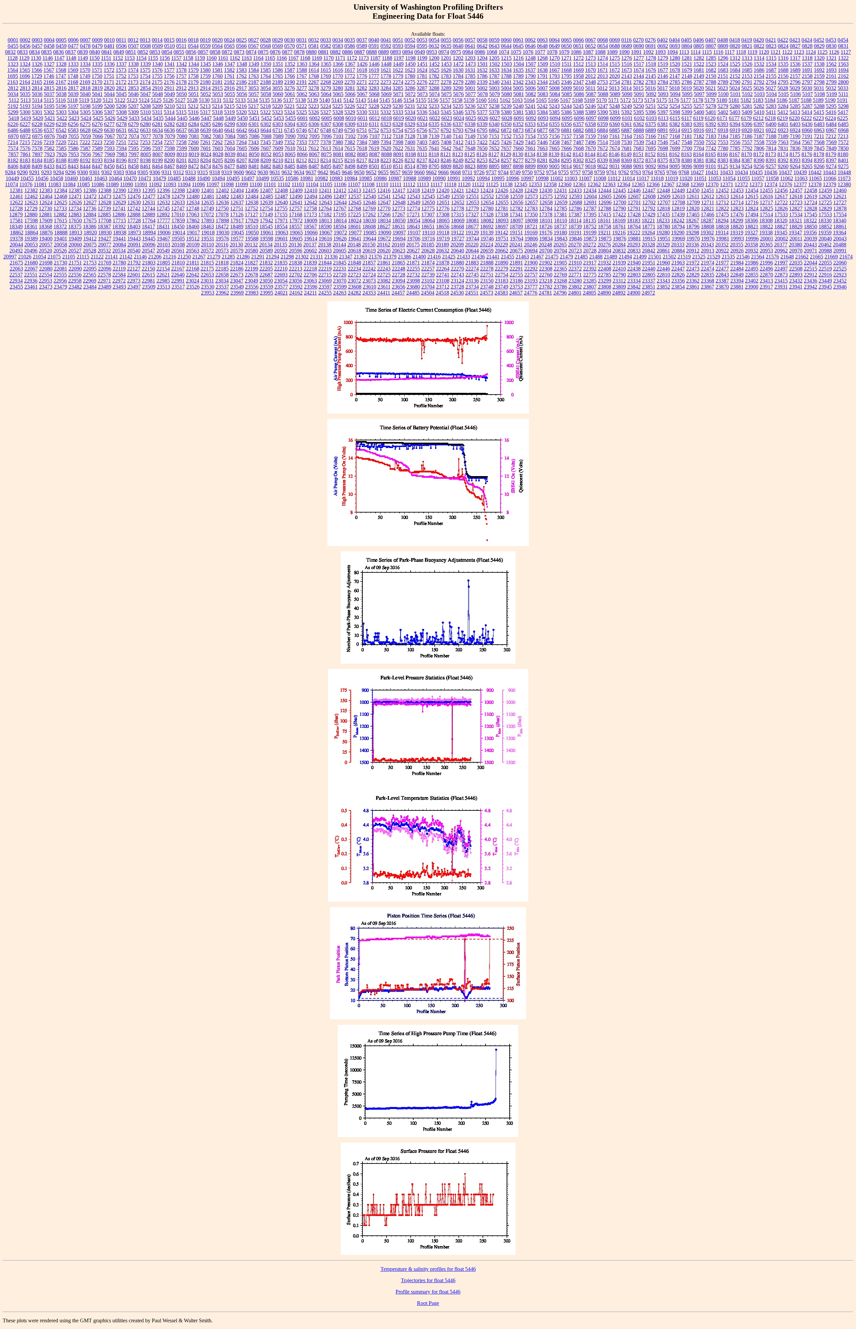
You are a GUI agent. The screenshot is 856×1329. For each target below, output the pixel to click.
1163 (246, 58)
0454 (843, 40)
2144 (638, 76)
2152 (735, 76)
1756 (169, 76)
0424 (806, 40)
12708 (678, 202)
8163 (686, 154)
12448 (663, 190)
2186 (241, 82)
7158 (578, 136)
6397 (759, 124)
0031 (301, 40)
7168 (674, 136)
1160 (211, 58)
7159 (590, 136)
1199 (422, 58)
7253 (145, 142)
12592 (560, 196)
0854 (167, 52)
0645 (518, 46)
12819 (678, 208)
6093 (543, 118)
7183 (711, 136)
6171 (722, 118)
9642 (323, 172)
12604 (590, 196)
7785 (735, 148)
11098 (227, 184)
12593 (575, 196)
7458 (554, 142)
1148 (71, 58)
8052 (266, 154)
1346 (217, 64)
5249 (626, 106)
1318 (807, 58)
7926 (61, 154)
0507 (133, 46)
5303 (61, 112)
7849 (831, 148)
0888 (371, 52)
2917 (241, 88)
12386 (90, 190)
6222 (806, 118)
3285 (398, 88)
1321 (831, 58)
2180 (205, 82)
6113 (663, 118)
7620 (386, 148)
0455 (13, 46)
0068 (602, 40)
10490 (203, 178)
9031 (614, 166)
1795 (566, 76)
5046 (133, 94)
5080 (506, 94)
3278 (313, 88)
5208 (145, 106)
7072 (121, 136)
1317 (795, 58)
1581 (217, 70)
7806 (759, 148)
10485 (174, 178)
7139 (434, 136)
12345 (520, 184)
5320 (241, 112)
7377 (313, 142)
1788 (506, 76)
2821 (121, 88)
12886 (119, 214)
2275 (410, 82)
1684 (735, 70)
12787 (590, 208)
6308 (338, 124)
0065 (566, 40)
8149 (626, 154)
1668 (566, 70)
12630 (134, 202)
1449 (398, 64)
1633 (494, 70)
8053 (278, 154)
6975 (37, 136)
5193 (25, 106)
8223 (386, 160)
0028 (265, 40)
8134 (530, 154)
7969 (109, 154)
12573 (531, 196)
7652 (494, 148)
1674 (638, 70)
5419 (25, 118)
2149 (698, 76)
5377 (482, 112)
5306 (97, 112)
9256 (759, 166)
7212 (831, 136)
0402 (662, 40)
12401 (207, 190)
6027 (495, 118)
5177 (685, 100)
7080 (182, 136)
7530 (626, 142)
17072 (207, 214)
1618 (361, 70)
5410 (759, 112)
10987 (395, 178)
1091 (636, 52)
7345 (265, 142)
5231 (410, 106)
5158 (457, 100)
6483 (819, 124)
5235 (458, 106)
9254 (747, 166)
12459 (825, 190)
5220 (277, 106)
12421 (457, 190)
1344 (193, 64)
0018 (193, 40)
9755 (563, 172)
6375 (650, 124)
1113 (684, 52)
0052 (410, 40)
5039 (73, 94)
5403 (735, 112)
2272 (373, 82)
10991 (453, 178)
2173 (133, 82)
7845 (819, 148)
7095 (314, 136)
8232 (410, 160)
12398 (178, 190)
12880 (30, 214)
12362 (594, 184)
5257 (698, 106)
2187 (253, 82)
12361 (579, 184)
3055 (277, 88)
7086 (254, 136)
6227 (25, 124)
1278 (650, 58)
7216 (36, 142)
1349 (253, 64)
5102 (747, 94)
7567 (807, 142)
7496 (590, 142)
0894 (407, 52)
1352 (290, 64)
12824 (751, 208)
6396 (747, 124)
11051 (700, 178)
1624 (422, 70)
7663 (542, 148)
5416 (831, 112)
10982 (321, 178)
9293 (46, 172)
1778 (386, 76)
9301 (94, 172)
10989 (424, 178)
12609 (663, 196)
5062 (302, 94)
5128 (192, 100)
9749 (515, 172)
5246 (590, 106)
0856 (191, 52)
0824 (783, 46)
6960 (807, 130)
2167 (61, 82)
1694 (843, 70)
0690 (638, 46)
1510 (554, 64)
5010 (578, 88)
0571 (301, 46)
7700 (686, 148)
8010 (182, 154)
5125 (156, 100)
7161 (614, 136)
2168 (73, 82)
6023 (446, 118)
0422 (782, 40)
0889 (383, 52)
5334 (410, 112)
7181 (686, 136)
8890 (482, 166)
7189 (783, 136)
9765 (659, 172)
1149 (83, 58)
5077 (470, 94)
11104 (312, 184)
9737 (491, 172)
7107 (374, 136)
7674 (614, 148)
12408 (281, 190)
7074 (133, 136)
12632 (163, 202)
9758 (587, 172)
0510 (169, 46)
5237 (482, 106)
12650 (428, 202)
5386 (566, 112)
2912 (181, 88)
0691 (650, 46)
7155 (542, 136)
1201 (446, 58)
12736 (89, 208)
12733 (60, 208)
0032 (313, 40)
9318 (214, 172)
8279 (530, 160)
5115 (49, 100)
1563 (843, 64)
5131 (216, 100)
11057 (757, 178)
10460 (71, 178)
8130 (518, 154)
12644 (340, 202)
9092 (650, 166)
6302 (265, 124)
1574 (133, 70)
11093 (169, 184)
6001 (302, 118)
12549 (443, 196)
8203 (193, 160)
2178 (181, 82)
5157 (445, 100)
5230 (398, 106)
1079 (564, 52)
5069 (386, 94)
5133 (240, 100)
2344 (542, 82)
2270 (349, 82)
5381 (518, 112)
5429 (122, 118)
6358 (590, 124)
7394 (386, 142)
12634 (193, 202)
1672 (614, 70)
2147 (674, 76)
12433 (575, 190)
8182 (13, 160)
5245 (578, 106)
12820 (693, 208)
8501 (374, 166)
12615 (751, 196)
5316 (193, 112)
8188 (61, 160)
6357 (578, 124)
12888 (133, 214)
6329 (410, 124)
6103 (651, 118)
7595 (133, 148)
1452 (434, 64)
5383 (530, 112)
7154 (530, 136)
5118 (72, 100)
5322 (265, 112)
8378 (674, 160)
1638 (542, 70)
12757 (295, 208)
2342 (518, 82)
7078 (157, 136)
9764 (647, 172)
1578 (181, 70)
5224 (325, 106)
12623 (31, 202)
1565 (24, 70)
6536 (37, 130)
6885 (614, 130)
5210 (169, 106)
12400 (193, 190)
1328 (61, 64)
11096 (198, 184)
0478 (85, 46)
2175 (157, 82)
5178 (697, 100)
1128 (12, 58)
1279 (662, 58)
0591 (373, 46)
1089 (612, 52)
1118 (741, 52)
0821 (747, 46)
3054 (265, 88)
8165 (710, 154)
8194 (109, 160)
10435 (756, 172)
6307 (326, 124)
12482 (222, 196)
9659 (407, 172)
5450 (242, 118)
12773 (398, 208)
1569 (73, 70)
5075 (446, 94)
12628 (104, 202)
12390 (119, 190)
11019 (671, 178)
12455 (766, 190)
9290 (22, 172)
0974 (443, 52)
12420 (442, 190)
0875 (263, 52)
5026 (758, 88)
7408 (446, 142)
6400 (771, 124)
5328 (337, 112)
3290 (458, 88)
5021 (710, 88)
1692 (819, 70)
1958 (578, 76)
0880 (311, 52)
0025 (241, 40)
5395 (638, 112)
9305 (142, 172)
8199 (157, 160)
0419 (746, 40)
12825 (766, 208)
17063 (192, 214)
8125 (469, 154)
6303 (278, 124)
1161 (223, 58)
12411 (325, 190)
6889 (650, 130)
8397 (831, 160)
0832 (10, 52)
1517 (638, 64)
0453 (831, 40)
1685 (747, 70)
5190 (830, 100)
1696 (24, 76)
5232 (422, 106)
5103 (759, 94)
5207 (133, 106)
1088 (600, 52)
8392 (783, 160)
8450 (109, 166)
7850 (843, 148)
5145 (385, 100)
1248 (530, 58)
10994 (483, 178)
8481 (253, 166)
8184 (37, 160)
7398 (398, 142)
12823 (737, 208)
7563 (783, 142)
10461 (86, 178)
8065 (290, 154)
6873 (518, 130)
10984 (350, 178)
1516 (626, 64)
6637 (181, 130)
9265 (807, 166)
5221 (289, 106)
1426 (362, 64)
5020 (698, 88)
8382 (711, 160)
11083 (54, 184)
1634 (506, 70)
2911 (169, 88)
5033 (843, 88)
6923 (783, 130)
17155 (281, 214)
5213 (205, 106)
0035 (349, 40)
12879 (16, 214)
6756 (422, 130)
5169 (589, 100)
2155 (771, 76)
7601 (205, 148)
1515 (614, 64)
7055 (73, 136)
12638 (251, 202)
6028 (507, 118)
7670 (590, 148)
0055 (446, 40)
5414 (806, 112)
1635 (518, 70)
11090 (126, 184)
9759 (599, 172)
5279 (723, 106)
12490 (296, 196)
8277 (518, 160)
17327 (472, 214)
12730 (45, 208)
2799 (831, 82)
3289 (446, 88)
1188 (387, 58)
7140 (446, 136)
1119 (752, 52)
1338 (133, 64)
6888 (638, 130)
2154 (759, 76)
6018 (386, 118)
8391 (771, 160)
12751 (236, 208)
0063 (542, 40)
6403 (795, 124)
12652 (457, 202)
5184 (770, 100)
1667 (554, 70)
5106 (795, 94)
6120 (710, 118)
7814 (771, 148)
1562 (831, 64)
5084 (554, 94)
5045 (121, 94)
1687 (771, 70)
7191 (807, 136)
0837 (70, 52)
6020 (410, 118)
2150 (711, 76)
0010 (109, 40)
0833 (22, 52)
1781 (422, 76)
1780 (410, 76)
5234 (446, 106)
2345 (554, 82)
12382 (31, 190)
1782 (434, 76)
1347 (229, 64)
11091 (140, 184)
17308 (442, 214)
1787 (494, 76)
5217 (253, 106)
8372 (638, 160)
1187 (375, 58)
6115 (675, 118)
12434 (590, 190)
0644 (506, 46)
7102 (350, 136)
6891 (662, 130)
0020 (217, 40)
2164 (24, 82)
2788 (711, 82)
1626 (446, 70)
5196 (61, 106)
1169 (317, 58)
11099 (241, 184)
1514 (602, 64)
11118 (450, 184)
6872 (506, 130)
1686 (759, 70)
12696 (605, 202)
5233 (434, 106)
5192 (13, 106)
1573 (121, 70)
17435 (663, 214)
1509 (542, 64)
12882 (60, 214)
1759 (205, 76)
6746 (301, 130)
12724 (810, 202)
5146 (397, 100)
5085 (566, 94)
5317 (205, 112)
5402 (723, 112)
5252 (662, 106)
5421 (49, 118)
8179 (831, 154)
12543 (413, 196)
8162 (674, 154)
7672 (602, 148)
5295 (831, 106)
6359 (602, 124)
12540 (369, 196)
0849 (118, 52)
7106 (362, 136)
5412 (782, 112)
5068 (374, 94)
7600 (193, 148)
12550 (457, 196)
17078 (222, 214)
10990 (439, 178)
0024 (229, 40)
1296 (723, 58)
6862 (494, 130)
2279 (458, 82)
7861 (25, 154)
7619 (373, 148)
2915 (217, 88)
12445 (619, 190)
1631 (470, 70)
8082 (350, 154)
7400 (410, 142)
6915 (686, 130)
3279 (325, 88)
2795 (783, 82)
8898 (518, 166)
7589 (97, 148)
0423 (794, 40)
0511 (181, 46)
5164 (529, 100)
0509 (157, 46)
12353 (535, 184)
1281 (686, 58)
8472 (193, 166)
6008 (338, 118)
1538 (819, 64)
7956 (85, 154)
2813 (25, 88)
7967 (97, 154)
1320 (819, 58)
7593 (109, 148)
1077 (540, 52)
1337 (121, 64)
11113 (423, 184)
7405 (434, 142)
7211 (819, 136)
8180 (843, 154)
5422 (62, 118)
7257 (169, 142)
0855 (179, 52)
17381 (560, 214)
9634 (299, 172)
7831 (783, 148)
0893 (395, 52)
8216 (349, 160)
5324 (289, 112)
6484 (831, 124)
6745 (289, 130)
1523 (711, 64)
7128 (410, 136)
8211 (290, 160)
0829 (819, 46)
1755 (157, 76)
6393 (723, 124)
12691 (590, 202)
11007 (585, 178)
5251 (650, 106)
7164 (626, 136)
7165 (638, 136)
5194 (37, 106)
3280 (337, 88)
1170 (328, 58)
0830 (831, 46)
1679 (686, 70)
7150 (482, 136)
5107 (807, 94)
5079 (494, 94)
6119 (698, 118)
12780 (487, 208)
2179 (193, 82)
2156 (783, 76)
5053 (217, 94)
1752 (121, 76)
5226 (349, 106)
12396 (163, 190)
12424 (487, 190)
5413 (794, 112)
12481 (207, 196)
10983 (336, 178)
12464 (45, 196)
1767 (301, 76)
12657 (531, 202)
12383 (45, 190)
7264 (241, 142)
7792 (747, 148)
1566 (36, 70)
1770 (337, 76)
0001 (13, 40)
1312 (735, 58)
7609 (278, 148)
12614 (737, 196)
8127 (494, 154)
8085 (362, 154)
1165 (270, 58)
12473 (104, 196)
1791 (542, 76)
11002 (556, 178)
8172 (758, 154)
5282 (759, 106)
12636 (222, 202)
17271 (413, 214)
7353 (301, 142)
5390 (602, 112)
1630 (458, 70)
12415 (369, 190)
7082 (206, 136)
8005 (145, 154)
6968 (843, 130)
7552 (711, 142)
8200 (169, 160)
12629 (119, 202)
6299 (229, 124)
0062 (530, 40)
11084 (69, 184)
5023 (722, 88)
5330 (361, 112)
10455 (27, 178)
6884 (602, 130)
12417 (398, 190)
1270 (554, 58)
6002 (314, 118)
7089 (278, 136)
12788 (604, 208)
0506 (121, 46)
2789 (723, 82)
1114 (695, 52)
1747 (61, 76)
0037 (361, 40)
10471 (144, 178)
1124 (811, 52)
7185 (735, 136)
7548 (686, 142)
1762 (241, 76)
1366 (338, 64)
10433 (726, 172)
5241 (530, 106)
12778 (457, 208)
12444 (604, 190)
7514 (602, 142)
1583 (241, 70)
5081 (518, 94)
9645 (335, 172)
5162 (505, 100)
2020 (614, 76)
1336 (109, 64)
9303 (118, 172)
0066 (578, 40)
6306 (314, 124)
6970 (13, 136)
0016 (181, 40)
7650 (482, 148)
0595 (422, 46)
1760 (217, 76)
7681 (626, 148)
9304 (130, 172)
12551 (472, 196)
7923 (49, 154)
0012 (133, 40)
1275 (614, 58)
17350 (531, 214)
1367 (350, 64)
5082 (530, 94)
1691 (807, 70)
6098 (603, 118)
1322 (843, 58)
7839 (807, 148)
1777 (373, 76)
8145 (602, 154)
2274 (398, 82)
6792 (446, 130)
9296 (70, 172)
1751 (109, 76)
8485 (290, 166)
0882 (335, 52)
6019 (398, 118)
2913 (193, 88)
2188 (265, 82)
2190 (289, 82)
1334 (85, 64)
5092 (651, 94)
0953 (431, 52)
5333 (398, 112)
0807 (711, 46)
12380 (844, 184)
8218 (373, 160)
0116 (626, 40)
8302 (578, 160)
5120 (96, 100)
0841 (106, 52)
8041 (242, 154)
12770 (384, 208)
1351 (278, 64)
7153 (518, 136)
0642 (482, 46)
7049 (61, 136)
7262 (217, 142)
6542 (61, 130)
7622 (398, 148)
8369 (626, 160)
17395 (590, 214)
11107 (354, 184)
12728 (16, 208)
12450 (693, 190)
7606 (253, 148)
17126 (236, 214)
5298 (843, 106)
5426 (110, 118)
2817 (73, 88)
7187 (759, 136)
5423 (74, 118)
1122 (787, 52)
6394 (735, 124)
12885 (104, 214)
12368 (682, 184)
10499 (262, 178)
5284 (783, 106)
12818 (663, 208)
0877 (287, 52)
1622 (398, 70)
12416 (384, 190)
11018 (657, 178)
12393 (134, 190)
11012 (614, 178)
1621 (386, 70)
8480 (241, 166)
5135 (264, 100)
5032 (831, 88)
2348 (590, 82)
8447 (97, 166)
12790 (619, 208)
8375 (662, 160)
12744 (148, 208)
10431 (712, 172)
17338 (501, 214)
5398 (674, 112)
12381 (16, 190)
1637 (530, 70)
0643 (494, 46)
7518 (614, 142)
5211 (181, 106)
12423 (472, 190)
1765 (277, 76)
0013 (145, 40)
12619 (810, 196)
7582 (49, 148)
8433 (49, 166)
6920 (747, 130)
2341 (506, 82)
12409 (296, 190)
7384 (361, 142)
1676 (650, 70)
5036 (37, 94)
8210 (278, 160)
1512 (578, 64)
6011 (362, 118)
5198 (85, 106)
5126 (168, 100)
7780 (723, 148)
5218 (265, 106)
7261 (205, 142)
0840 (94, 52)
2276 (422, 82)
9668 (455, 172)
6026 (482, 118)
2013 (602, 76)
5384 (542, 112)
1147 (59, 58)
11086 (97, 184)
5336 (422, 112)
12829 (825, 208)
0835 (46, 52)
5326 (313, 112)
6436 (807, 124)
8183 (25, 160)
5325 (301, 112)
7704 (698, 148)
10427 (697, 172)
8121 (445, 154)
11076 (25, 184)
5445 (182, 118)
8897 (506, 166)
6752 (373, 130)
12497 (340, 196)
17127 (251, 214)
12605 (605, 196)
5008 (554, 88)
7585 (61, 148)
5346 (458, 112)
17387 (575, 214)
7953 (73, 154)
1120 (764, 52)
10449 (12, 178)
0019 (205, 40)
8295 (566, 160)
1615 (325, 70)
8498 (350, 166)
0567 (253, 46)
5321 (253, 112)
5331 (373, 112)
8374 (650, 160)
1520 (674, 64)
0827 (795, 46)
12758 (310, 208)
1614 (313, 70)
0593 (398, 46)
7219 (48, 142)
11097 (212, 184)
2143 (626, 76)
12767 (339, 208)
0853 (154, 52)
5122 (120, 100)
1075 (516, 52)
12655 (502, 202)
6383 (686, 124)
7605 (241, 148)
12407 (266, 190)
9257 (771, 166)
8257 (506, 160)
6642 (241, 130)
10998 (542, 178)
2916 (229, 88)
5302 (49, 112)
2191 (301, 82)
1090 (624, 52)
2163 (12, 82)
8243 (434, 160)
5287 (807, 106)
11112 (409, 184)
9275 (843, 166)
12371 (726, 184)
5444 (170, 118)
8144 (590, 154)
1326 (37, 64)
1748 (73, 76)
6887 (626, 130)
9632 (287, 172)
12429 (531, 190)
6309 (350, 124)
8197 (133, 160)
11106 (340, 184)
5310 (145, 112)
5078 (482, 94)
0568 (265, 46)
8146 (614, 154)
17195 (339, 214)
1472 (458, 64)
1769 (325, 76)
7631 (410, 148)
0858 (215, 52)
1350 (265, 64)
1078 (552, 52)
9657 (395, 172)
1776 (361, 76)
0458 (49, 46)
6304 (290, 124)
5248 (614, 106)
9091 (638, 166)
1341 (169, 64)
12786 (575, 208)
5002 (482, 88)
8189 (73, 160)
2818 (85, 88)
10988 (409, 178)
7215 (24, 142)
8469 (181, 166)
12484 (251, 196)
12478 (163, 196)
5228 (373, 106)
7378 (325, 142)
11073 (844, 178)
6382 (674, 124)
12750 (222, 208)
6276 (97, 124)
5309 (133, 112)
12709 (693, 202)
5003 (494, 88)
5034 (13, 94)
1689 (795, 70)
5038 (61, 94)
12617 (781, 196)
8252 (470, 160)
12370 (712, 184)
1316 (783, 58)
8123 (457, 154)
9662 (431, 172)
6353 (530, 124)
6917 (711, 130)
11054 (729, 178)
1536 (795, 64)
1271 (566, 58)
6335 (434, 124)
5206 (121, 106)
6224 (830, 118)
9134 (735, 166)
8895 (494, 166)
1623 (410, 70)
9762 (623, 172)
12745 (163, 208)
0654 (602, 46)
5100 (723, 94)
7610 (290, 148)
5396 (650, 112)
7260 (193, 142)
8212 (301, 160)
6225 (842, 118)
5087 (590, 94)
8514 (410, 166)
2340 (494, 82)
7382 (349, 142)
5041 (97, 94)
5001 (470, 88)
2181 (217, 82)
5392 (626, 112)
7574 (13, 148)
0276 (650, 40)
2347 (578, 82)
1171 (340, 58)
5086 (578, 94)
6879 (554, 130)
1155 (153, 58)
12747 (178, 208)
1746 (48, 76)
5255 (686, 106)
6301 (253, 124)
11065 (815, 178)
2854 (145, 88)
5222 (301, 106)
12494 (310, 196)
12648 (399, 202)
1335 (97, 64)
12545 (428, 196)
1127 (846, 52)
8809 (446, 166)
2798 (819, 82)
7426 (506, 142)
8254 (494, 160)
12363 (609, 184)
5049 (169, 94)
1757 (181, 76)
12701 (634, 202)
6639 (205, 130)
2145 (650, 76)
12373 (756, 184)
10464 (115, 178)
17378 (545, 214)
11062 (786, 178)
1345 (205, 64)
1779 (398, 76)
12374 (770, 184)
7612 (313, 148)
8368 (614, 160)
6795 (482, 130)
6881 (566, 130)
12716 (751, 202)
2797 (807, 82)
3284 (386, 88)
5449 (230, 118)
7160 (602, 136)
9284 (10, 172)
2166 (48, 82)
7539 (638, 142)
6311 (374, 124)
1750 (97, 76)
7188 (771, 136)
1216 (518, 58)
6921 (759, 130)
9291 (34, 172)
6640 (217, 130)
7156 (554, 136)
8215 (337, 160)
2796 (795, 82)
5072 (410, 94)
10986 (380, 178)
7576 (25, 148)
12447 (648, 190)
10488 (189, 178)
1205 (494, 58)
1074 (504, 52)
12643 (325, 202)
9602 (250, 172)
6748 (325, 130)
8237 (422, 160)
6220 (794, 118)
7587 (85, 148)
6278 (121, 124)
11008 (599, 178)
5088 (603, 94)
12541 (384, 196)
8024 (206, 154)
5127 (180, 100)
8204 (205, 160)
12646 (369, 202)
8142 (566, 154)
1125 (822, 52)
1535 (783, 64)
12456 (781, 190)
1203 (470, 58)
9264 (795, 166)
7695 (650, 148)
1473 (470, 64)
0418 (734, 40)
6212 (758, 118)
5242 (542, 106)
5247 (602, 106)
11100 (255, 184)
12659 (560, 202)
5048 (157, 94)
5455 (290, 118)
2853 (133, 88)
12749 (207, 208)
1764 (265, 76)
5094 (675, 94)
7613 (325, 148)
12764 (325, 208)
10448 (844, 172)
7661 (530, 148)
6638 (193, 130)
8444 (85, 166)
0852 (142, 52)
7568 (819, 142)
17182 (325, 214)
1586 (277, 70)
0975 (455, 52)
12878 (840, 208)
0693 (674, 46)
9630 (262, 172)
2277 (434, 82)
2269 (337, 82)
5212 (193, 106)
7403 (422, 142)
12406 (251, 190)
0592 (386, 46)
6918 (723, 130)
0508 (145, 46)
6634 (157, 130)
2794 (771, 82)
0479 (97, 46)
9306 (154, 172)
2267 (313, 82)
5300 (25, 112)
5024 (734, 88)
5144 (372, 100)
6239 (61, 124)
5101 (735, 94)
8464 (157, 166)
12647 (384, 202)
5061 (290, 94)
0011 (121, 40)
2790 (735, 82)
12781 (501, 208)
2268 (325, 82)
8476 (217, 166)
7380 (337, 142)
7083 (218, 136)
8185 (49, 160)
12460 (840, 190)
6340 (494, 124)
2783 (650, 82)
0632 (434, 46)
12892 (163, 214)
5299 (13, 112)
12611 (693, 196)
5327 (325, 112)
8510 (386, 166)
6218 (770, 118)
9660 (419, 172)
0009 (97, 40)
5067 (362, 94)
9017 (578, 166)
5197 (73, 106)
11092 (155, 184)
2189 (277, 82)
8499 (362, 166)
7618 (361, 148)
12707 (663, 202)
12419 (428, 190)
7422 (482, 142)
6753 (386, 130)
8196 (121, 160)
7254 (157, 142)
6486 (13, 130)
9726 (479, 172)
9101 (711, 166)
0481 (109, 46)
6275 (85, 124)
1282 (698, 58)
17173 (310, 214)
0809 (723, 46)
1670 (590, 70)
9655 (383, 172)
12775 (428, 208)
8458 (133, 166)
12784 (545, 208)
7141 (458, 136)
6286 (217, 124)
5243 (554, 106)
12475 (119, 196)
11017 (642, 178)
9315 (202, 172)
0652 (590, 46)
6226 (13, 124)
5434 (146, 118)
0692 (662, 46)
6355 (554, 124)
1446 (374, 64)
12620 (825, 196)
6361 (626, 124)
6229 (49, 124)
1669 (578, 70)
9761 (611, 172)
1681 (698, 70)
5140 (324, 100)
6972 (25, 136)
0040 (373, 40)
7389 (373, 142)
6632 (133, 130)
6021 (422, 118)
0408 (722, 40)
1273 (590, 58)
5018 (674, 88)
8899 (530, 166)
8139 (554, 154)
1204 (482, 58)
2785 (674, 82)
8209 (265, 160)
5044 (109, 94)
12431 (560, 190)
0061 (518, 40)
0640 (458, 46)
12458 (810, 190)
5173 (637, 100)
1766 (289, 76)
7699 (674, 148)
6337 (458, 124)
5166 (553, 100)
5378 (494, 112)
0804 (686, 46)
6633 (145, 130)
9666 (443, 172)
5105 (783, 94)
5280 (735, 106)
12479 (178, 196)
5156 (433, 100)
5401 (711, 112)
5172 (625, 100)
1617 (349, 70)
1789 (518, 76)
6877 (542, 130)
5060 (278, 94)
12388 (104, 190)
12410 (310, 190)
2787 (698, 82)
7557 (747, 142)
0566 (241, 46)
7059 (85, 136)
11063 (801, 178)
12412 (339, 190)
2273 (386, 82)
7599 (181, 148)
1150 (94, 58)
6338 (470, 124)
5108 (819, 94)
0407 (710, 40)
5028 (782, 88)
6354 (542, 124)
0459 (61, 46)
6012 (374, 118)
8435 (61, 166)
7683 (638, 148)
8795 (434, 166)
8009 (170, 154)
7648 (470, 148)
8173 (770, 154)
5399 (686, 112)
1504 (518, 64)
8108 (410, 154)
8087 (374, 154)
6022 (434, 118)
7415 (470, 142)
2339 (482, 82)
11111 (396, 184)
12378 (815, 184)
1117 (730, 52)
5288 (819, 106)
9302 (106, 172)
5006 (530, 88)
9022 (602, 166)
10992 (468, 178)
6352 (518, 124)
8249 (458, 160)
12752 (251, 208)
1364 (314, 64)
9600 (238, 172)
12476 (134, 196)
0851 (130, 52)
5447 (206, 118)
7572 (843, 142)
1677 (662, 70)
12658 (546, 202)
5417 (843, 112)
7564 (795, 142)
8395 (819, 160)
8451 (121, 166)
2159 (819, 76)
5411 (771, 112)
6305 (302, 124)
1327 (49, 64)
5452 (266, 118)
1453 (446, 64)
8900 (542, 166)
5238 (494, 106)
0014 (157, 40)
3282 (361, 88)
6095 (567, 118)
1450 (410, 64)
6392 (711, 124)
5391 (614, 112)
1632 (482, 70)
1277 (638, 58)
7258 (181, 142)
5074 (434, 94)
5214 (217, 106)
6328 (398, 124)
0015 (169, 40)
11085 (83, 184)
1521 (686, 64)
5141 (336, 100)
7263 (229, 142)
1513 (590, 64)
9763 (635, 172)
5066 (350, 94)
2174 (145, 82)
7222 (85, 142)
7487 (578, 142)
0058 (482, 40)
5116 (61, 100)
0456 (25, 46)
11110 (382, 184)
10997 (527, 178)
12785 (560, 208)
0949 (419, 52)
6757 (434, 130)
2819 (97, 88)
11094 (184, 184)
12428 (516, 190)
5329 (349, 112)
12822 (722, 208)
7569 (831, 142)
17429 (648, 214)
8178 (819, 154)
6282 (169, 124)
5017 (662, 88)
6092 (531, 118)
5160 (481, 100)
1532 (759, 64)
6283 (181, 124)
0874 (251, 52)
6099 (615, 118)
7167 (662, 136)
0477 (73, 46)
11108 (368, 184)
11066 (829, 178)
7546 (662, 142)
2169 (85, 82)
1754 (145, 76)
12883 (75, 214)
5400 (698, 112)
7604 (229, 148)
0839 (82, 52)
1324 (25, 64)
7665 (554, 148)
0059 (494, 40)
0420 (758, 40)
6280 (145, 124)
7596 (145, 148)
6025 (470, 118)
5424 (86, 118)
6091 (519, 118)
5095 (687, 94)
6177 (734, 118)
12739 (104, 208)
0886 (347, 52)
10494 (218, 178)
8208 (253, 160)
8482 (265, 166)
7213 (843, 136)
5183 (758, 100)
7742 (711, 148)
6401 (783, 124)
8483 (278, 166)
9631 (275, 172)
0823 (771, 46)
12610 (678, 196)
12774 (413, 208)
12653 (472, 202)
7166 (650, 136)
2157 (795, 76)
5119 (84, 100)
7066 (97, 136)
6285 (205, 124)
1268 (542, 58)
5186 (782, 100)
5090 (627, 94)
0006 (73, 40)
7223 (97, 142)
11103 (298, 184)
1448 (386, 64)
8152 (650, 154)
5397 (662, 112)
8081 (338, 154)
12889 (148, 214)
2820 (109, 88)
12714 (737, 202)
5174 (649, 100)
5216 (241, 106)
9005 (554, 166)
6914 (674, 130)
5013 (614, 88)
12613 (722, 196)
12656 (516, 202)
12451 (707, 190)
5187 (794, 100)
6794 (470, 130)
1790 (530, 76)
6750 (349, 130)
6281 (157, 124)
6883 (590, 130)
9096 (686, 166)
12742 (133, 208)
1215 (506, 58)
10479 (159, 178)
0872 (227, 52)
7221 (73, 142)
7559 (771, 142)
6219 (782, 118)
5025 (746, 88)
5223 (313, 106)
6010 (350, 118)
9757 (575, 172)
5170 (601, 100)
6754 (398, 130)
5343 (434, 112)
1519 (662, 64)
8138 (542, 154)
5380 (506, 112)
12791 (634, 208)
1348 (241, 64)
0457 (37, 46)
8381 (698, 160)
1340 (157, 64)
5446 (194, 118)
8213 (313, 160)
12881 (45, 214)
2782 (638, 82)
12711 (707, 202)
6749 (337, 130)
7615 (349, 148)
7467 (566, 142)
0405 (686, 40)
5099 (711, 94)
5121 (108, 100)
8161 (662, 154)
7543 (650, 142)
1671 (602, 70)
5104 (771, 94)
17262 (369, 214)
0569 (277, 46)
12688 (575, 202)
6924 (795, 130)
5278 (711, 106)
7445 (530, 142)
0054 (434, 40)
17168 (295, 214)
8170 (746, 154)
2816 (61, 88)
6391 (698, 124)
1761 (229, 76)
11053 (714, 178)
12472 (90, 196)
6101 (627, 118)
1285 (711, 58)
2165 (36, 82)
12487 (281, 196)
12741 (119, 208)
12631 (148, 202)
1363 (302, 64)
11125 (492, 184)
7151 (494, 136)
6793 (458, 130)
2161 (831, 76)
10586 (292, 178)
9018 (590, 166)
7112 (386, 136)
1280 (674, 58)
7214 (12, 142)
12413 (354, 190)
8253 (482, 160)
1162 (235, 58)
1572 (109, 70)
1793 (554, 76)
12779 (472, 208)
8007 (157, 154)
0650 (566, 46)
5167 (565, 100)
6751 (361, 130)
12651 (443, 202)
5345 (446, 112)
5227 (361, 106)
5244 (566, 106)
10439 (800, 172)
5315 (181, 112)
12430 (545, 190)
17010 (178, 214)
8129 (506, 154)
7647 (458, 148)
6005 (326, 118)
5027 (770, 88)
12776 (442, 208)
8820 (458, 166)
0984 (467, 52)
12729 (30, 208)
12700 (619, 202)
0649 (554, 46)
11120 (464, 184)
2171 (109, 82)
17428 (634, 214)
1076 (528, 52)
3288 (434, 88)
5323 (277, 112)
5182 (746, 100)
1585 (265, 70)
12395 (148, 190)
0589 (361, 46)
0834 (34, 52)
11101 (269, 184)
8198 (145, 160)
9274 (831, 166)
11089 (112, 184)
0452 (819, 40)
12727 (840, 202)
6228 (37, 124)
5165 (541, 100)
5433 (134, 118)
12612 (707, 196)
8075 (326, 154)
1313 (747, 58)
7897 (37, 154)
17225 (354, 214)
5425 (98, 118)
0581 (313, 46)
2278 (446, 82)
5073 (422, 94)
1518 (650, 64)
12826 (781, 208)
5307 (109, 112)
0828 (807, 46)
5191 (842, 100)
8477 (229, 166)
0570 (289, 46)
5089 (615, 94)
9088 (626, 166)
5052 (205, 94)
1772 (349, 76)
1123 (799, 52)
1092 (648, 52)
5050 (181, 94)
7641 (434, 148)
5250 (638, 106)
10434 (741, 172)
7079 (170, 136)
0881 (323, 52)
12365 (638, 184)
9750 (527, 172)
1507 (530, 64)
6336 (446, 124)
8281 (542, 160)
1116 (718, 52)
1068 (492, 52)
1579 (193, 70)
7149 (470, 136)
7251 (121, 142)
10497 (247, 178)
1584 (253, 70)
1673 (626, 70)
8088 (386, 154)
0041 (386, 40)
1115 (707, 52)
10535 (277, 178)
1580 (205, 70)
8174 (782, 154)
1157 (176, 58)
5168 (577, 100)
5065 (338, 94)
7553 (723, 142)
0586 (349, 46)
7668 (578, 148)
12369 (697, 184)
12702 (649, 202)
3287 (422, 88)
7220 (61, 142)
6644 (265, 130)
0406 (698, 40)
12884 (89, 214)
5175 (661, 100)
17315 (457, 214)
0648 (542, 46)
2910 (157, 88)
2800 (843, 82)
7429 (518, 142)
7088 (266, 136)
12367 (667, 184)
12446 (634, 190)
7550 (698, 142)
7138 (422, 136)
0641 (470, 46)
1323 (13, 64)
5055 (229, 94)
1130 (36, 58)
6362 (638, 124)
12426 (501, 190)
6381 (662, 124)
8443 (73, 166)
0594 (410, 46)
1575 (145, 70)
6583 (73, 130)
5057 (253, 94)
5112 (14, 100)
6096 (579, 118)
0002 (25, 40)
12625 (60, 202)
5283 (771, 106)
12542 (399, 196)
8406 (13, 166)
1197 (399, 58)
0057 (470, 40)
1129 (24, 58)
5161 (493, 100)
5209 (157, 106)
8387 (747, 160)
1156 (164, 58)
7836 (795, 148)
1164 (258, 58)
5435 (158, 118)
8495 (326, 166)
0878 (299, 52)
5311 (157, 112)
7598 (169, 148)
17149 (266, 214)
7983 (121, 154)
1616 (337, 70)
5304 (73, 112)
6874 (530, 130)
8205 (217, 160)
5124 (144, 100)
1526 (747, 64)
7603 (217, 148)
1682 (711, 70)
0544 (193, 46)
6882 (578, 130)
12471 (75, 196)
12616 (766, 196)
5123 (132, 100)
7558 (759, 142)
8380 (686, 160)
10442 (815, 172)
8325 (590, 160)
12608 (649, 196)
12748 (192, 208)
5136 (276, 100)
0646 (530, 46)
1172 (352, 58)
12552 (487, 196)
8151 (638, 154)
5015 (638, 88)
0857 (203, 52)
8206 (229, 160)
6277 (109, 124)
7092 (302, 136)
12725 (825, 202)
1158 (188, 58)
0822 (759, 46)
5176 (673, 100)
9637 (311, 172)
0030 (289, 40)
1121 (775, 52)
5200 (109, 106)
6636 (169, 130)
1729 (36, 76)
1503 (506, 64)
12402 (222, 190)
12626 (75, 202)
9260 (783, 166)
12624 (45, 202)
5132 (228, 100)
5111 (843, 94)
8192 (85, 160)
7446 (542, 142)
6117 (686, 118)
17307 (428, 214)
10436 (770, 172)
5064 (326, 94)
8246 (446, 160)
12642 (310, 202)
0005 (61, 40)
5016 (650, 88)
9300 (82, 172)
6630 (109, 130)
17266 (384, 214)
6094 (555, 118)
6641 (229, 130)
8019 (194, 154)
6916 (698, 130)
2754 (614, 82)
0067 (590, 40)
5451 (254, 118)
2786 (686, 82)
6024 (458, 118)
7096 (326, 136)
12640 (281, 202)
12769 (369, 208)
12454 (751, 190)
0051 (398, 40)
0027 (253, 40)
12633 (178, 202)
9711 (467, 172)
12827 (795, 208)
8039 (230, 154)
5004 (506, 88)
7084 (230, 136)
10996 (512, 178)
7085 (242, 136)
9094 (662, 166)
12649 (413, 202)
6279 (133, 124)
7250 (109, 142)
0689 (626, 46)
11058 (772, 178)
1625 (434, 70)
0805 (698, 46)
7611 (302, 148)
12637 (237, 202)
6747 (313, 130)
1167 (293, 58)
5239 (506, 106)
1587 (289, 70)
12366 (653, 184)
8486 (302, 166)
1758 (193, 76)
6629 (97, 130)
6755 (410, 130)
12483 (237, 196)
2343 (530, 82)
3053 (253, 88)
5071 (398, 94)
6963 (819, 130)
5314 (169, 112)
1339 (145, 64)
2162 (843, 76)
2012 (590, 76)
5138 (300, 100)
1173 (363, 58)
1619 (373, 70)
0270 (638, 40)
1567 (48, 70)
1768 (313, 76)
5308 (121, 112)
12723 (795, 202)
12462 (31, 196)
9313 (190, 172)
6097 (591, 118)
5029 (794, 88)
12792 (648, 208)
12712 (722, 202)
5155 (421, 100)
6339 (482, 124)
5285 (795, 106)
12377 (800, 184)
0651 (578, 46)
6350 (506, 124)
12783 (531, 208)
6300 (241, 124)
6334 (422, 124)
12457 (795, 190)
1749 (85, 76)
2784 (662, 82)
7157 (566, 136)
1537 (807, 64)
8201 (181, 160)
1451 (422, 64)
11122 (478, 184)
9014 (566, 166)
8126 (481, 154)
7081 (194, 136)
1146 (47, 58)
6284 (193, 124)
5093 (663, 94)
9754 (551, 172)
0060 (506, 40)
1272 (578, 58)
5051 (193, 94)
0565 (229, 46)
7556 (735, 142)
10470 (130, 178)
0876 (275, 52)
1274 (602, 58)
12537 (354, 196)
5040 (85, 94)
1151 (106, 58)
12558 (502, 196)
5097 (699, 94)
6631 (121, 130)
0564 (217, 46)
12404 (237, 190)
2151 (723, 76)
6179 (746, 118)
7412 (458, 142)
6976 (49, 136)
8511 (398, 166)
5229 (386, 106)
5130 (204, 100)
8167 (734, 154)
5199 (97, 106)
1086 (576, 52)
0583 (337, 46)
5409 (747, 112)
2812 (13, 88)
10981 (306, 178)
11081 (40, 184)
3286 (410, 88)
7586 (73, 148)
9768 (683, 172)
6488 (25, 130)
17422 (619, 214)
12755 (281, 208)
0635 (446, 46)
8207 (241, 160)
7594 (121, 148)
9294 (58, 172)
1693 (831, 70)
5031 (819, 88)
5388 (578, 112)
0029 (277, 40)
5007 (542, 88)
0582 (325, 46)
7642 (446, 148)
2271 (361, 82)
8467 (169, 166)
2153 (747, 76)
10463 (100, 178)
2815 (49, 88)
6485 (843, 124)
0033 (325, 40)
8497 (338, 166)
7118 (398, 136)
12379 (829, 184)
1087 (588, 52)
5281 (747, 106)
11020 (685, 178)
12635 (207, 202)
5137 (288, 100)
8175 (794, 154)
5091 (639, 94)
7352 (289, 142)
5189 (818, 100)
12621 (840, 196)
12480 (193, 196)
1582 (229, 70)
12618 (795, 196)
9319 (226, 172)
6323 (386, 124)
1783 (446, 76)
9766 (671, 172)
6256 (73, 124)
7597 (157, 148)
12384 (60, 190)
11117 (436, 184)
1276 (626, 58)
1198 (410, 58)
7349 (277, 142)
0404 (674, 40)
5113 (25, 100)
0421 (770, 40)
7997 (133, 154)
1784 (458, 76)
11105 (326, 184)
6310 (362, 124)
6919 (735, 130)
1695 (12, 76)
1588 (301, 70)
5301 (37, 112)
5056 (241, 94)
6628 (85, 130)
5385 (554, 112)
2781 (626, 82)
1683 (723, 70)
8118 (434, 154)
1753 (133, 76)
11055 (743, 178)
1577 (169, 70)
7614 (337, 148)
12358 (550, 184)
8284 (554, 160)
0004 (49, 40)
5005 (518, 88)
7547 (674, 142)
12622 (16, 202)
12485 (266, 196)
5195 (49, 106)
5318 (217, 112)
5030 (806, 88)
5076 (458, 94)
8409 (37, 166)
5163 (517, 100)
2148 (686, 76)
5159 (469, 100)
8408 (25, 166)
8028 (218, 154)
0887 (359, 52)
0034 (337, 40)
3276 (289, 88)
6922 (771, 130)
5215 (229, 106)
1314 (759, 58)
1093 (660, 52)
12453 (737, 190)
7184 (723, 136)
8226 (398, 160)
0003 (37, 40)
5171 (613, 100)
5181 (734, 100)
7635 (422, 148)
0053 (422, 40)
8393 (795, 160)
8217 (361, 160)
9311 (167, 172)
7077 (145, 136)
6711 (278, 130)
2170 (97, 82)
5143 (360, 100)
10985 (365, 178)
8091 (398, 154)
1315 (771, 58)
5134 (252, 100)
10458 (56, 178)
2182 (229, 82)
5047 (145, 94)
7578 (37, 148)
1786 (482, 76)
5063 (314, 94)
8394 (807, 160)
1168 (305, 58)
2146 (662, 76)
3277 (301, 88)
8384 (735, 160)
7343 (253, 142)
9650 (359, 172)
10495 (233, 178)
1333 (73, 64)
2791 (747, 82)
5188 (806, 100)
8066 (302, 154)
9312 (178, 172)
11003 (570, 178)
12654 (487, 202)
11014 (628, 178)
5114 (37, 100)
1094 (672, 52)
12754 (266, 208)
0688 (614, 46)
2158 (807, 76)
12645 (354, 202)
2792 (759, 82)
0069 (614, 40)
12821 (707, 208)
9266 (819, 166)
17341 (516, 214)
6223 (818, 118)
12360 (564, 184)
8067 (314, 154)
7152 (506, 136)
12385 (75, 190)
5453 (278, 118)
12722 (781, 202)
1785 (470, 76)
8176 (806, 154)
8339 (602, 160)
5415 (819, 112)
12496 (325, 196)
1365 (326, 64)
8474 (205, 166)
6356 (566, 124)
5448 (218, 118)
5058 (265, 94)
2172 (121, 82)
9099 (698, 166)
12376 (785, 184)
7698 (662, 148)
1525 (735, 64)
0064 (554, 40)
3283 (373, 88)
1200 (434, 58)
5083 (542, 94)
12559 (516, 196)
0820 (735, 46)
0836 (58, 52)
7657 (506, 148)
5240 (518, 106)
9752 (539, 172)
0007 (85, 40)
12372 (741, 184)
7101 (338, 136)
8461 (145, 166)
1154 (141, 58)
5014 (626, 88)
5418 (13, 118)
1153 (129, 58)
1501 (482, 64)
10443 (829, 172)
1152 (118, 58)
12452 (722, 190)
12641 (296, 202)
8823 (470, 166)
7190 (795, 136)
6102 (639, 118)
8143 (578, 154)
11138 (506, 184)
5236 (470, 106)
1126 (834, 52)
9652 (371, 172)
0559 (205, 46)
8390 (759, 160)
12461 (16, 196)
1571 (97, 70)
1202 (458, 58)
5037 (49, 94)
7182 (698, 136)
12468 (60, 196)
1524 (723, 64)
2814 (37, 88)
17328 (487, 214)
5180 (722, 100)
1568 (61, 70)
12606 (619, 196)
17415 (604, 214)
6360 (614, 124)
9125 (723, 166)
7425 (494, 142)
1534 (771, 64)
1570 (85, 70)
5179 (710, 100)
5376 (470, 112)
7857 (13, 154)
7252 (133, 142)
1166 (282, 58)
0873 (239, 52)
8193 (97, 160)
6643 (253, 130)
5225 (337, 106)
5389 (590, 112)
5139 (312, 100)
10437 (785, 172)
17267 (398, 214)
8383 (723, 160)
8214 (325, 160)
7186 (747, 136)
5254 (674, 106)
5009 (566, 88)
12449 (678, 190)
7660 (518, 148)
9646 (347, 172)
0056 (458, 40)
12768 (354, 208)
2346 (566, 82)
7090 (290, 136)
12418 (413, 190)
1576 (157, 70)
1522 (698, 64)
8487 (314, 166)
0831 (843, 46)
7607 (265, 148)
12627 (90, 202)
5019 (686, 88)
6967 (831, 130)
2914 (205, 88)
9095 (674, 166)
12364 (623, 184)
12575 (546, 196)
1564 (12, 70)
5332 (386, 112)
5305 (85, 112)
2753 (602, 82)
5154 (409, 100)
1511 (566, 64)
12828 (810, 208)
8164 (698, 154)
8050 (254, 154)
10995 (498, 178)
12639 (266, 202)
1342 (181, 64)
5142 (348, 100)
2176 (169, 82)
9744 (503, 172)
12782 (516, 208)
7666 (566, 148)
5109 (831, 94)
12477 (148, 196)
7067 (109, 136)
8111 (422, 154)
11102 (284, 184)
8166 (722, 154)
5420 (37, 118)
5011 (590, 88)
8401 (843, 160)
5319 (229, 112)
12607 (634, 196)
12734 (75, 208)
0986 (479, 52)
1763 (253, 76)
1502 (494, 64)
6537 (49, 130)
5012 (602, 88)
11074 (11, 184)
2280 (470, 82)
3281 (349, 88)
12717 (766, 202)
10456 (41, 178)
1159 (200, 58)
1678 (674, 70)
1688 (783, 70)
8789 (422, 166)
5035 (25, 94)
